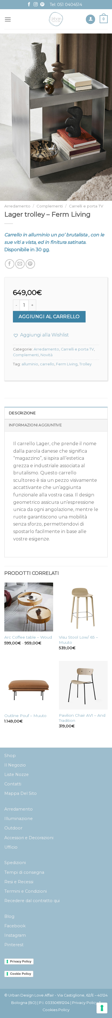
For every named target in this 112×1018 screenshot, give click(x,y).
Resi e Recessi (18, 881)
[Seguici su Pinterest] (42, 4)
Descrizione (22, 413)
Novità (46, 355)
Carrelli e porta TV (86, 206)
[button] (41, 335)
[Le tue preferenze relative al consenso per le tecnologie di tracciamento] (101, 1008)
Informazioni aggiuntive (35, 425)
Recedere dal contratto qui (32, 900)
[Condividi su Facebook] (9, 264)
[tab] (56, 413)
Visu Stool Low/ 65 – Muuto (78, 640)
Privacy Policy (20, 961)
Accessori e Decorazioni (28, 837)
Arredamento (17, 206)
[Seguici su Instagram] (36, 4)
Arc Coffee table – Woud (28, 637)
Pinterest (14, 944)
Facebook (15, 925)
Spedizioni (15, 862)
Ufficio (11, 847)
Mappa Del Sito (20, 793)
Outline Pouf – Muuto (25, 715)
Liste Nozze (16, 774)
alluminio (30, 364)
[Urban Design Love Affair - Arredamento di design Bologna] (56, 19)
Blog (9, 916)
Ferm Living (67, 364)
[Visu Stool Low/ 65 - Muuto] (83, 607)
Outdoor (13, 828)
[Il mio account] (90, 19)
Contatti (12, 784)
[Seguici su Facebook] (29, 4)
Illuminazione (18, 818)
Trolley (85, 364)
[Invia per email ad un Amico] (20, 264)
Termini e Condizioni (25, 891)
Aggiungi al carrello (49, 316)
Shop (10, 755)
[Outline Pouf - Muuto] (28, 685)
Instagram (15, 935)
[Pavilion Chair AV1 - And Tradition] (83, 685)
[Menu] (7, 19)
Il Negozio (15, 765)
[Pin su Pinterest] (30, 264)
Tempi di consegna (24, 872)
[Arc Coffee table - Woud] (28, 607)
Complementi (49, 206)
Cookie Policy (20, 974)
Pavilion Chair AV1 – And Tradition (82, 718)
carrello (47, 364)
